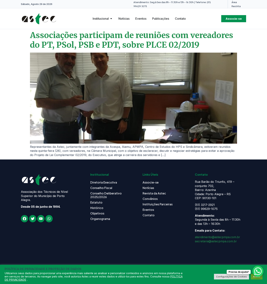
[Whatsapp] (49, 218)
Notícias (148, 188)
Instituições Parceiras (158, 204)
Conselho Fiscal (101, 188)
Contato (149, 215)
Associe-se (151, 182)
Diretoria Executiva (103, 182)
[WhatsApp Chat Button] (257, 271)
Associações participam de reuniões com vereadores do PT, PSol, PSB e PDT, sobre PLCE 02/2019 (131, 40)
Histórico (96, 208)
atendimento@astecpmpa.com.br (217, 237)
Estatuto (96, 202)
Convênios (150, 199)
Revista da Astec (154, 193)
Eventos (148, 210)
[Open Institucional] (111, 18)
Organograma (100, 219)
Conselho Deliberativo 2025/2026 (106, 195)
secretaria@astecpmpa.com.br (216, 241)
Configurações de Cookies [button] (231, 276)
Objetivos (97, 213)
